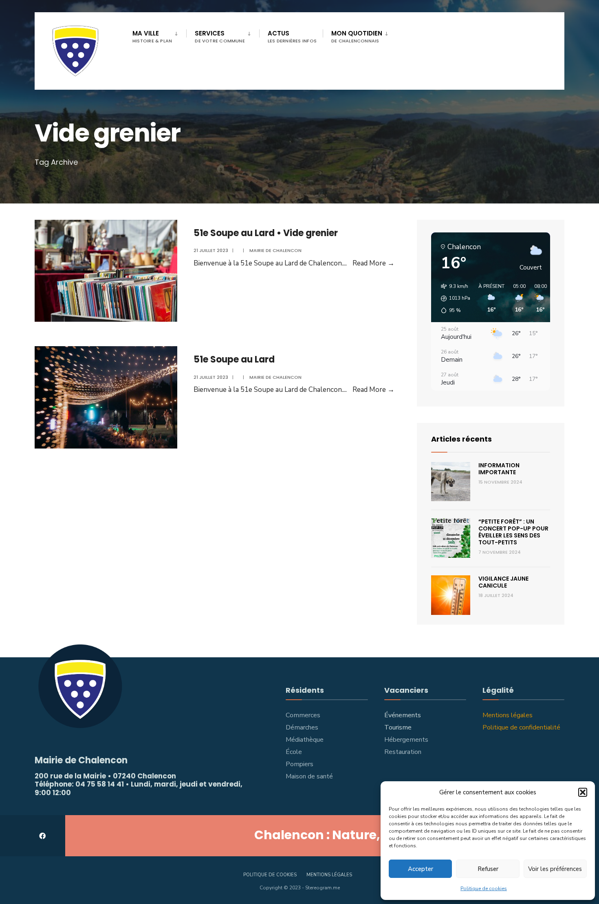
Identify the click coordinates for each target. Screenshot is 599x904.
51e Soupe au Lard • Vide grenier (266, 233)
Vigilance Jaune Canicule (503, 582)
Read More (373, 263)
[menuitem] (159, 35)
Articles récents (461, 439)
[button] (583, 792)
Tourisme (398, 727)
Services (220, 36)
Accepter (420, 869)
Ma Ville (152, 36)
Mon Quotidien (356, 36)
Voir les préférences (555, 869)
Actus (292, 36)
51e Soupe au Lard (234, 359)
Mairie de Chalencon (275, 250)
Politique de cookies (483, 888)
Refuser (488, 869)
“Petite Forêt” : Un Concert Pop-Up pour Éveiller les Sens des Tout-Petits (513, 531)
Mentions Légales (329, 875)
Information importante (499, 468)
